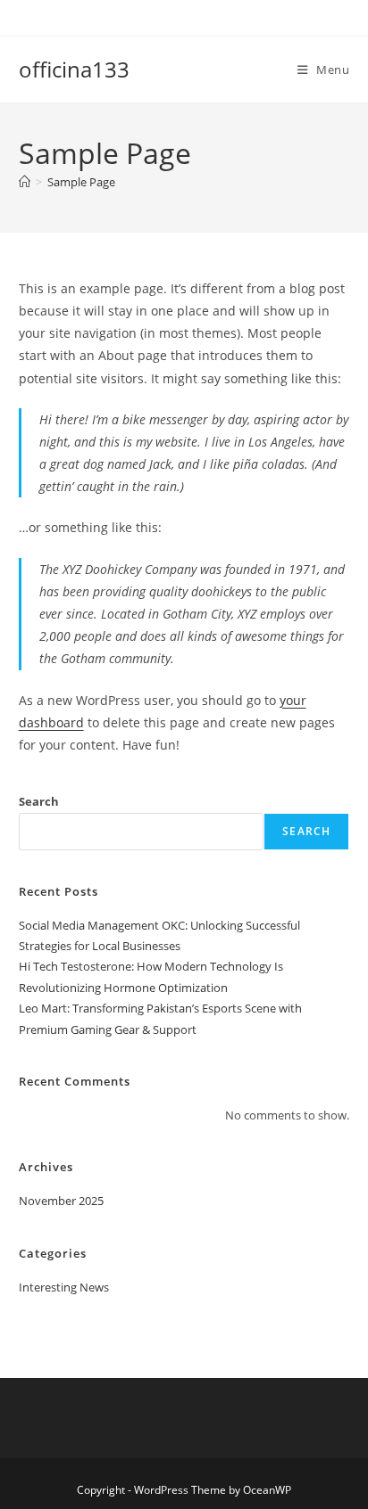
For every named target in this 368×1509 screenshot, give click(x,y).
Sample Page (81, 182)
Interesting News (64, 1287)
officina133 (74, 69)
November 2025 (61, 1201)
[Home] (24, 182)
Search (39, 801)
